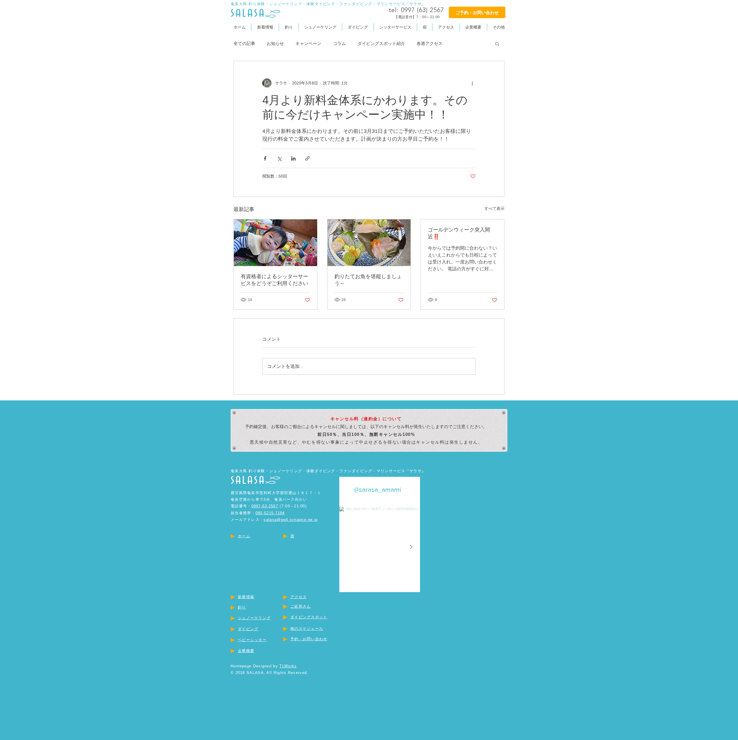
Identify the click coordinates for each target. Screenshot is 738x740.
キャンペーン (308, 43)
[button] (498, 27)
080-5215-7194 (270, 513)
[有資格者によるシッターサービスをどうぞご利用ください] (275, 242)
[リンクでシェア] (307, 158)
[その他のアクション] (472, 83)
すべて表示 (494, 208)
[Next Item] (411, 547)
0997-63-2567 (264, 506)
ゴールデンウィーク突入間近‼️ (459, 233)
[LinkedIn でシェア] (293, 158)
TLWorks (288, 666)
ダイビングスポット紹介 (381, 43)
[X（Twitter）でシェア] (279, 158)
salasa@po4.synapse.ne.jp (290, 519)
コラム (339, 43)
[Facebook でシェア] (265, 158)
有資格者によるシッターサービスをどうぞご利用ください (274, 280)
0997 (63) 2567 (422, 10)
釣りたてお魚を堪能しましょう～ (368, 280)
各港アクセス (430, 43)
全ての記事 (244, 43)
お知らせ (275, 43)
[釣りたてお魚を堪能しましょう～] (369, 242)
